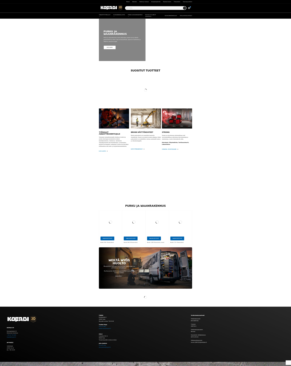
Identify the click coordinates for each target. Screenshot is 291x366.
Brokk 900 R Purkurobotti (130, 242)
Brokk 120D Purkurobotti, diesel (155, 242)
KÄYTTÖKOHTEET (137, 149)
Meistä (128, 1)
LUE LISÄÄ (102, 151)
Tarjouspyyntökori (187, 1)
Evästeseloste (159, 364)
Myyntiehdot (166, 364)
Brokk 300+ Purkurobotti (107, 242)
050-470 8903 (102, 326)
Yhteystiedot (177, 1)
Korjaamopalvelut (155, 1)
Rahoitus (134, 1)
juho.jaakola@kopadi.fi (105, 347)
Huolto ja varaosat (144, 1)
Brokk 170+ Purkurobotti (177, 242)
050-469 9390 (102, 345)
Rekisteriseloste (151, 364)
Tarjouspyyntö (107, 238)
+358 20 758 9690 (11, 335)
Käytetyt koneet (167, 1)
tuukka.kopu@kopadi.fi (105, 328)
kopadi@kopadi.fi (11, 337)
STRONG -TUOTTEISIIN (169, 149)
